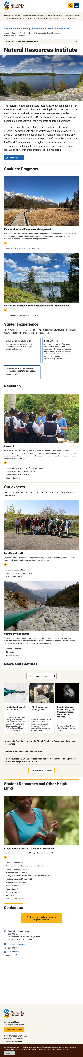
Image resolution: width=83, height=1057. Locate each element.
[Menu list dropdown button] (76, 41)
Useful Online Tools (13, 886)
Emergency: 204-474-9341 (13, 1039)
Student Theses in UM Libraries (17, 475)
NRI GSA (9, 896)
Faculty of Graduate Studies (16, 869)
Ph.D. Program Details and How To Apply (21, 315)
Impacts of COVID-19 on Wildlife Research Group (24, 468)
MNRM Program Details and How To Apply (21, 248)
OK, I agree (9, 1053)
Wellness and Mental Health (16, 899)
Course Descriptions (13, 863)
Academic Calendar (13, 892)
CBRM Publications (13, 478)
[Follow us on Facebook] (16, 955)
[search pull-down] (70, 5)
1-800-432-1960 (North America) (15, 1036)
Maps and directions (14, 1030)
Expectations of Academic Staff (18, 573)
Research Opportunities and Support (19, 471)
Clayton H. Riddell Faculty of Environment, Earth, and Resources (37, 28)
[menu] (76, 5)
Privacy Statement (62, 1049)
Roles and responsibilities (15, 570)
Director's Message (13, 576)
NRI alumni (10, 652)
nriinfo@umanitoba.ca (16, 944)
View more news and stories (41, 771)
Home (6, 33)
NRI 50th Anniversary (13, 655)
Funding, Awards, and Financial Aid (19, 879)
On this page (13, 158)
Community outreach (14, 649)
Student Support (12, 889)
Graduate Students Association (17, 882)
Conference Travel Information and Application (23, 866)
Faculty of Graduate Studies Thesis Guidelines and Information (29, 876)
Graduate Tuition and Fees (16, 872)
